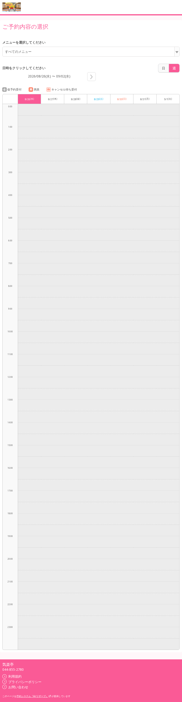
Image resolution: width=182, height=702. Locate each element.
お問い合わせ (18, 687)
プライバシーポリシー (24, 682)
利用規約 (15, 676)
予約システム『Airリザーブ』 (32, 696)
